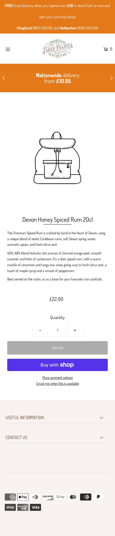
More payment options (57, 377)
